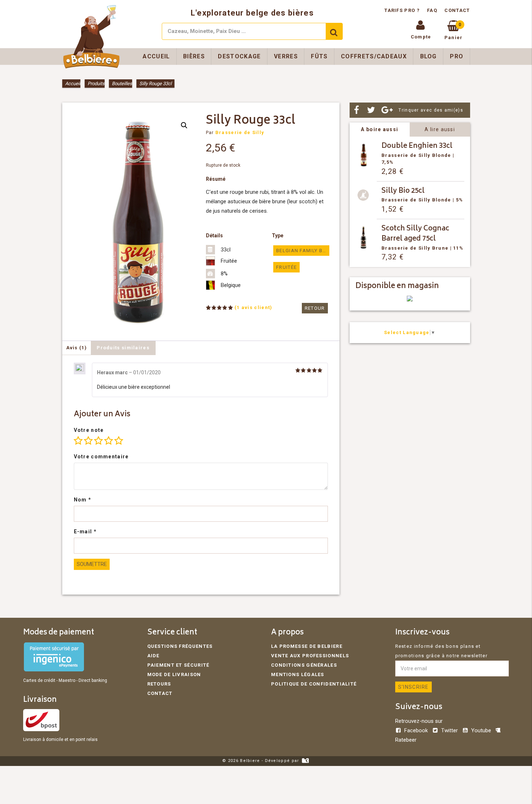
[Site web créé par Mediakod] (305, 760)
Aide (153, 655)
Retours (159, 684)
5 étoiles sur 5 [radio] (118, 440)
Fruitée (286, 267)
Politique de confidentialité (313, 684)
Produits (96, 83)
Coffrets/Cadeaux (374, 56)
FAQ (432, 10)
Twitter (449, 730)
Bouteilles (122, 83)
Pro (456, 56)
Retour (315, 308)
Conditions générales (304, 665)
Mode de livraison (174, 674)
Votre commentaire (101, 456)
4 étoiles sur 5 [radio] (108, 440)
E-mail (85, 531)
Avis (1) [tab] (76, 347)
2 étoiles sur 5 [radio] (88, 440)
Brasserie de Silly (239, 132)
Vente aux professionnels (310, 655)
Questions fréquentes (180, 646)
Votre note (89, 430)
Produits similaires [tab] (123, 347)
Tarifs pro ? (402, 10)
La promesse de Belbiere (306, 646)
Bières (194, 56)
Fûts (319, 56)
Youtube (481, 730)
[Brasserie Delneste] (410, 300)
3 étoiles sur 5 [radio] (98, 440)
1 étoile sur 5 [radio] (78, 440)
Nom (83, 500)
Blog (428, 56)
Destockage (239, 56)
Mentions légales (297, 674)
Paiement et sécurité (178, 665)
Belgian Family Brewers (302, 250)
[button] (184, 125)
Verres (286, 56)
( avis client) (254, 307)
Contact (457, 10)
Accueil (156, 56)
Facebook (416, 730)
